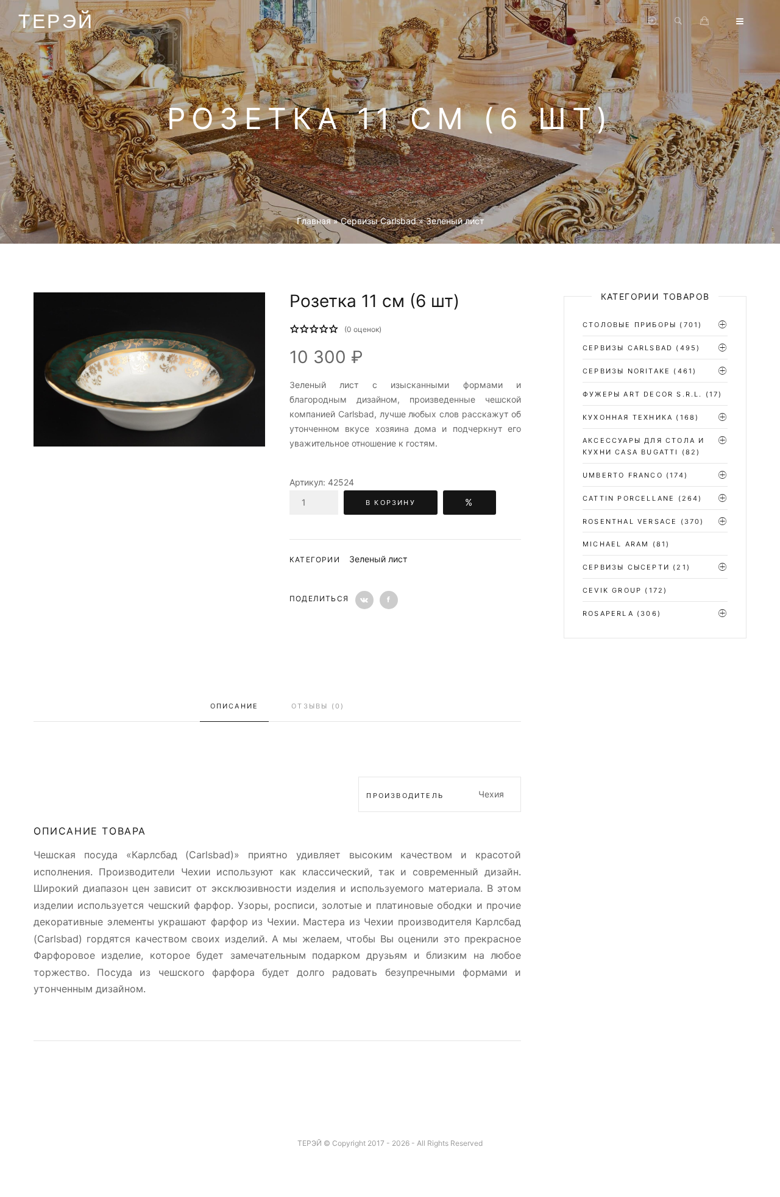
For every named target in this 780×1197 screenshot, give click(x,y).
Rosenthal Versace (630, 521)
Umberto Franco (623, 475)
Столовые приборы (629, 324)
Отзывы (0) (317, 706)
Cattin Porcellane (629, 498)
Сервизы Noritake (626, 371)
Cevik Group (612, 590)
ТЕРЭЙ (56, 21)
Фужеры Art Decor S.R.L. (643, 394)
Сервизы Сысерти (626, 567)
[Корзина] (704, 21)
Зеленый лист (378, 559)
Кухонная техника (628, 417)
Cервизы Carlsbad (628, 348)
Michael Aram (616, 544)
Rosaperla (608, 613)
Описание (234, 706)
